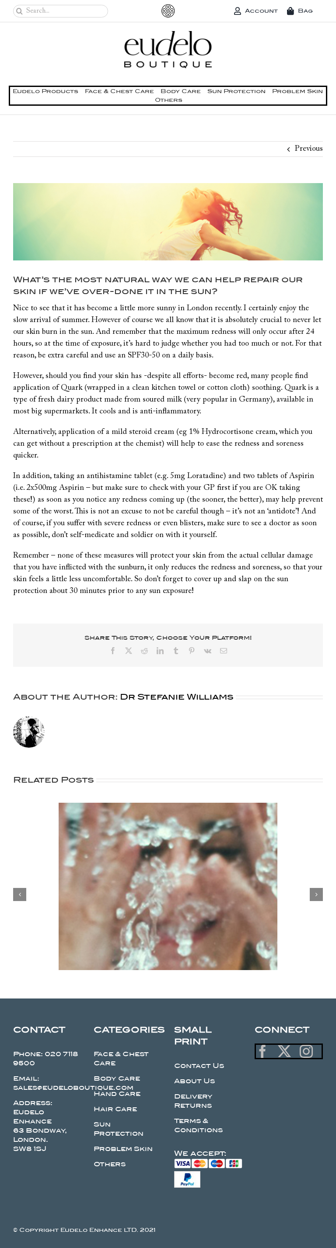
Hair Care (115, 1109)
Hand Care (117, 1094)
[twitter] (284, 1051)
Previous (309, 149)
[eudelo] (168, 35)
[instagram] (306, 1051)
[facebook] (262, 1051)
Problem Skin (123, 1149)
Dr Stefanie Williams (177, 697)
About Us (194, 1081)
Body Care (117, 1078)
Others (110, 1164)
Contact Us (199, 1066)
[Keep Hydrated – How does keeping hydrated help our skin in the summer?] (168, 807)
